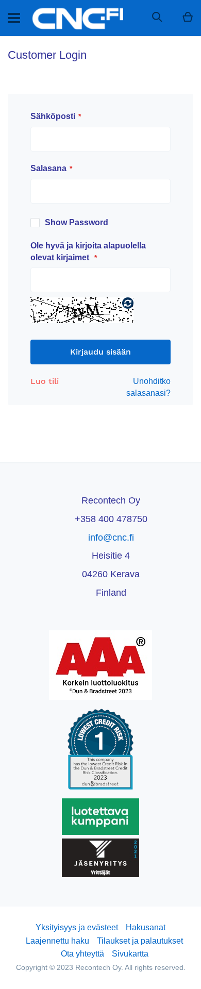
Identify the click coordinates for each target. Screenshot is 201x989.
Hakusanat (145, 927)
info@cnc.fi (111, 537)
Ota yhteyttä (82, 953)
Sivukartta (130, 953)
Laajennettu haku (57, 940)
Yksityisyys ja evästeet (77, 927)
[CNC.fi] (76, 18)
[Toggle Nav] (14, 18)
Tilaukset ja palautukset (140, 940)
